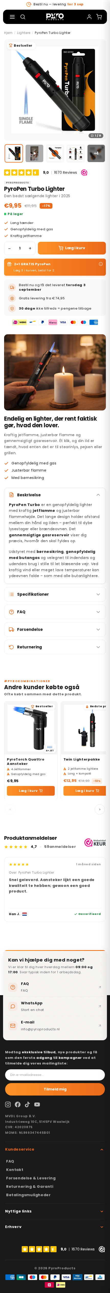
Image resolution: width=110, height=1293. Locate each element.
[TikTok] (27, 1104)
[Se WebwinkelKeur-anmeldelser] (95, 842)
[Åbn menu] (12, 17)
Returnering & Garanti (29, 1186)
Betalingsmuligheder (28, 1194)
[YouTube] (37, 1104)
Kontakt (14, 1169)
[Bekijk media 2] (34, 153)
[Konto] (89, 17)
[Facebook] (17, 1104)
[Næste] (100, 809)
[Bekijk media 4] (75, 153)
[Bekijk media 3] (55, 153)
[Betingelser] (101, 264)
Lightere (23, 33)
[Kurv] (99, 17)
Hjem (8, 33)
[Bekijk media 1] (14, 153)
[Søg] (23, 17)
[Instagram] (8, 1104)
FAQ (10, 1161)
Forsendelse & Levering (31, 1178)
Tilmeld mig (55, 1089)
